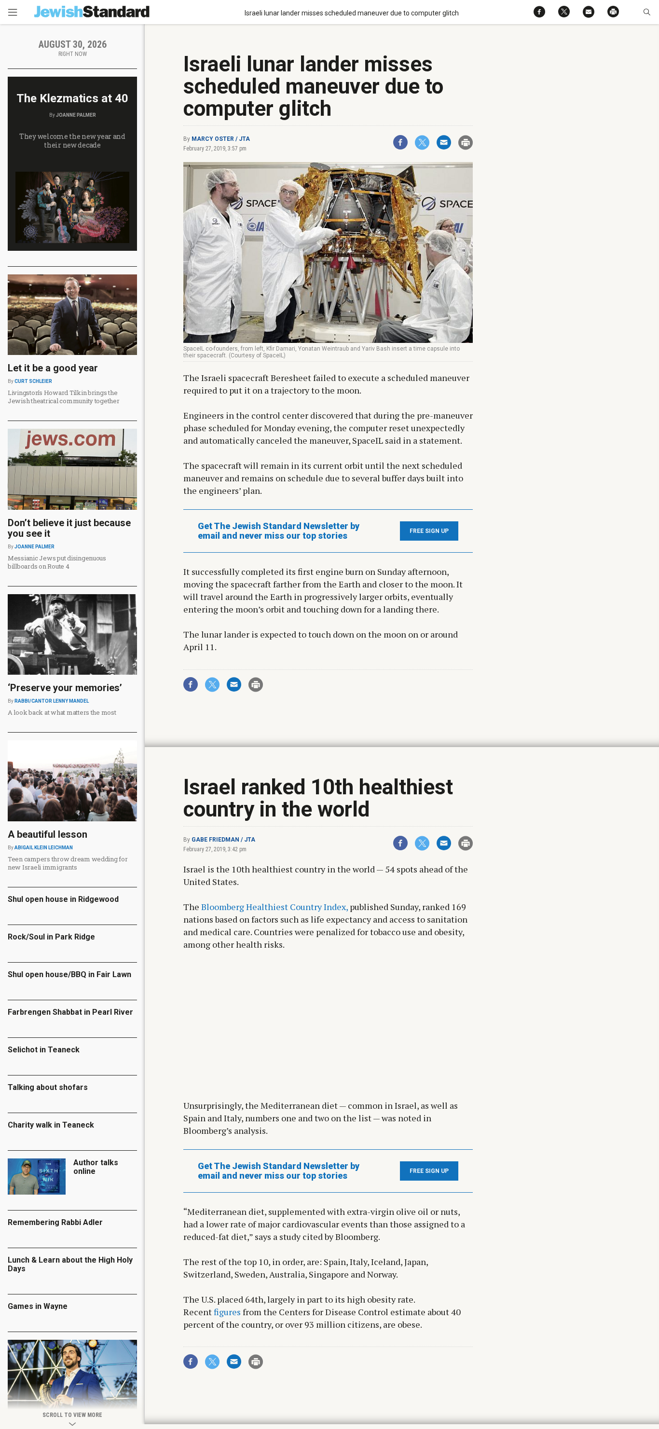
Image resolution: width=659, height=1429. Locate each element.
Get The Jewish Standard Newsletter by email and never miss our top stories (278, 531)
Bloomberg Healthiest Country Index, (274, 906)
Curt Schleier (33, 381)
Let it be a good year (53, 368)
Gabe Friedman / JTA (223, 839)
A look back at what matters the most (62, 712)
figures (227, 1312)
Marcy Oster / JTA (221, 139)
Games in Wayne (38, 1306)
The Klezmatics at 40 (72, 98)
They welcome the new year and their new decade (72, 141)
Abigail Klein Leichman (43, 847)
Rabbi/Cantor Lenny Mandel (51, 701)
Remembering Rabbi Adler (55, 1222)
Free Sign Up (429, 531)
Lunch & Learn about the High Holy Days (70, 1264)
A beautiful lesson (47, 834)
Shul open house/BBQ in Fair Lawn (69, 974)
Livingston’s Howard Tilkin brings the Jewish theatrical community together (64, 396)
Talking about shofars (48, 1087)
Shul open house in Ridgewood (63, 899)
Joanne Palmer (76, 115)
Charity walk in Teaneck (51, 1125)
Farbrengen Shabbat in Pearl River (70, 1012)
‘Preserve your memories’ (65, 688)
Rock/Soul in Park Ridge (51, 936)
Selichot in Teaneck (44, 1049)
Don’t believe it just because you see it (69, 528)
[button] (646, 12)
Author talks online (95, 1167)
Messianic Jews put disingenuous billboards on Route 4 (57, 562)
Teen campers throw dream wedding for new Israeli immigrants (68, 863)
